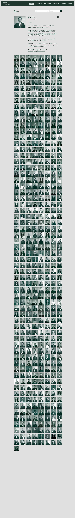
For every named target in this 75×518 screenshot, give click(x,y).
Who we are (31, 3)
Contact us (63, 3)
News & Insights (47, 3)
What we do (39, 3)
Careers (70, 3)
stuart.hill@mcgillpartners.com (36, 51)
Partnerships (56, 3)
